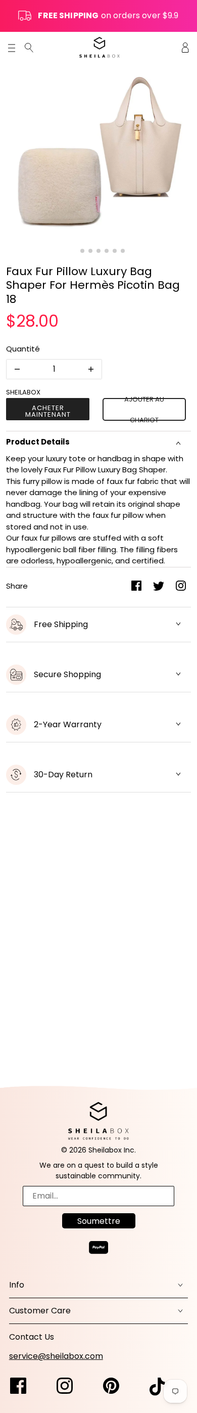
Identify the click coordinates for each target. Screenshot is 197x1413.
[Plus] (91, 369)
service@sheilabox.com (56, 1356)
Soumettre (98, 1221)
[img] (29, 47)
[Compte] (185, 47)
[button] (74, 251)
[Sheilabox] (99, 47)
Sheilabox (23, 392)
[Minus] (17, 369)
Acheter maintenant (48, 411)
